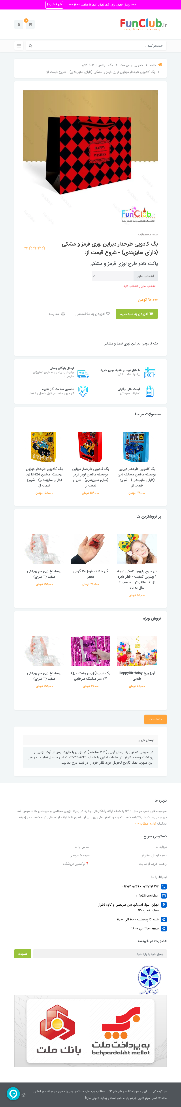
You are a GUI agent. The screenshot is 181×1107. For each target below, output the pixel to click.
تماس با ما (82, 847)
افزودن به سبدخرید (134, 314)
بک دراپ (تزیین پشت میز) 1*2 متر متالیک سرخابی (136, 675)
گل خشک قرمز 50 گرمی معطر (137, 573)
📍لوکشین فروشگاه (76, 864)
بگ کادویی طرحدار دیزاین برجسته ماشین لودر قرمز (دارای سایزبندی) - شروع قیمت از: (137, 477)
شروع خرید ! (54, 4)
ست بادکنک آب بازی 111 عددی (44, 675)
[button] (30, 24)
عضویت (23, 953)
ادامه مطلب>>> (145, 823)
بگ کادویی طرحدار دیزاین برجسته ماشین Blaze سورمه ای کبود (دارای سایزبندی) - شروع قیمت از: (44, 477)
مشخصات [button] (155, 719)
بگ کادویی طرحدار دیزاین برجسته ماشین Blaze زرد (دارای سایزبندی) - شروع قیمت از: (90, 477)
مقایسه (54, 314)
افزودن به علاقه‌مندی (90, 314)
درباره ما (161, 847)
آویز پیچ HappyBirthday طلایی (44, 573)
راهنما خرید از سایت (153, 864)
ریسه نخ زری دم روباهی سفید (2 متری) (90, 573)
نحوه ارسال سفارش (154, 855)
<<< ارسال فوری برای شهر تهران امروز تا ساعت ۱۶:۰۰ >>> (102, 4)
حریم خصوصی (79, 855)
